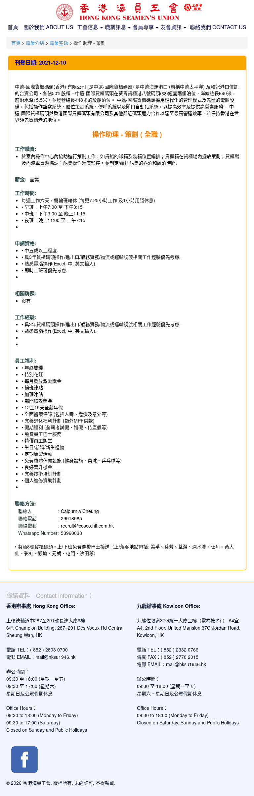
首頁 (13, 27)
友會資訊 (171, 27)
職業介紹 (35, 42)
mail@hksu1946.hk (55, 657)
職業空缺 (59, 42)
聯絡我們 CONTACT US (218, 27)
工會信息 (88, 27)
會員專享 (144, 27)
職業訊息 (116, 27)
